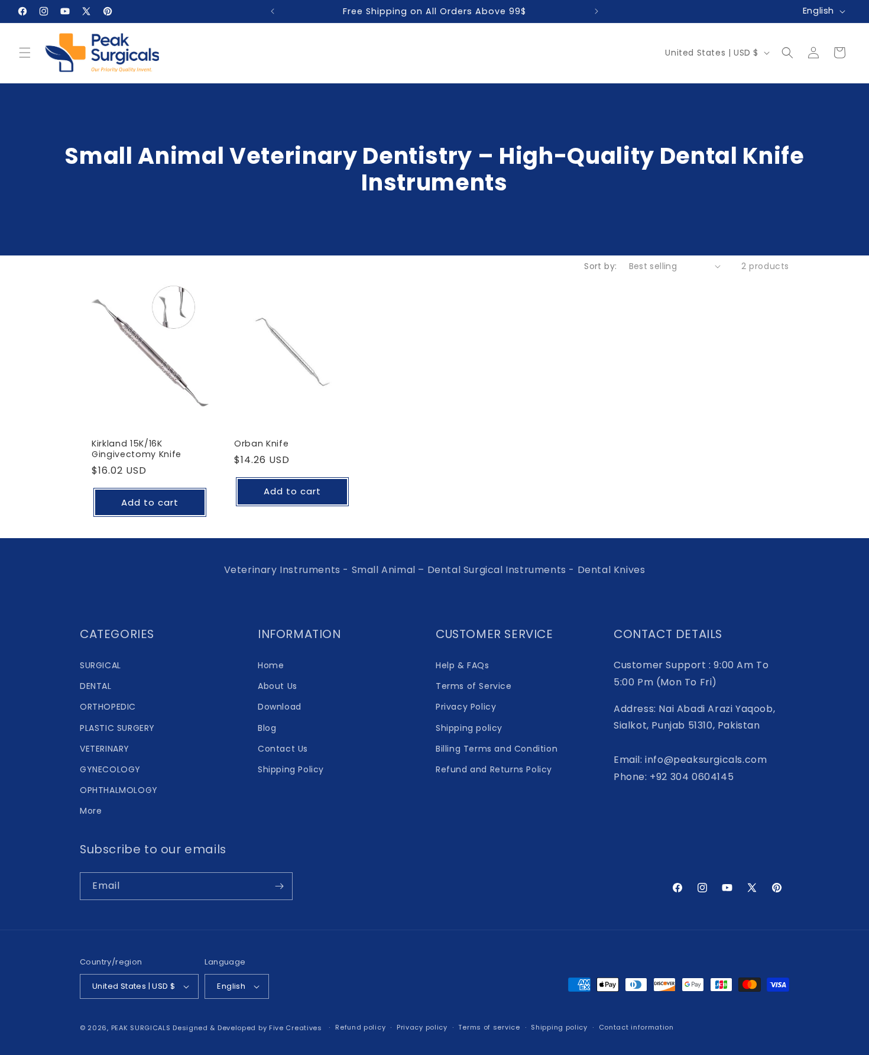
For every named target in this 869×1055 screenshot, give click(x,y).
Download (279, 707)
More (91, 811)
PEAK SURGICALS (141, 1028)
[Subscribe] (279, 886)
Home (271, 665)
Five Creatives (297, 1028)
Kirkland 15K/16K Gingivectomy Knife (136, 448)
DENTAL (96, 686)
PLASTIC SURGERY (117, 728)
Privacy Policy (466, 707)
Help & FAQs (462, 665)
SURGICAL (100, 665)
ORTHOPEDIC (108, 707)
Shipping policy (469, 728)
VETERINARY (104, 749)
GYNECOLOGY (110, 769)
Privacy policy (422, 1027)
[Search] (787, 53)
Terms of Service (474, 686)
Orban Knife (261, 443)
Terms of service (489, 1027)
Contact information (636, 1027)
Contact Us (283, 749)
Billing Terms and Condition (496, 749)
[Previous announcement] (273, 11)
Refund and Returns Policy (494, 769)
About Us (277, 686)
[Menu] (25, 53)
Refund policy (360, 1027)
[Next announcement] (596, 11)
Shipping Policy (291, 769)
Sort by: (600, 266)
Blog (267, 728)
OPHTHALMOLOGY (119, 790)
